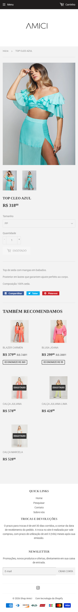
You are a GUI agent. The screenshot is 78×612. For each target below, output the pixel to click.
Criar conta (65, 571)
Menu (10, 4)
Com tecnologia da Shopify (49, 598)
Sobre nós (39, 512)
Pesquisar (39, 502)
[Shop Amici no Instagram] (38, 588)
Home (39, 498)
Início (5, 51)
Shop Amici (26, 598)
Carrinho (70, 4)
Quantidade (9, 233)
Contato (39, 507)
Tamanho (8, 216)
